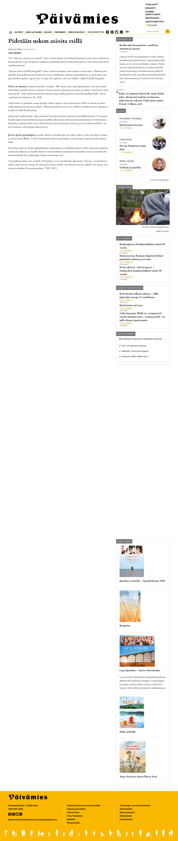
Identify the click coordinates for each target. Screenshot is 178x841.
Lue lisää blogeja (160, 180)
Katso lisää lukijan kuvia (155, 227)
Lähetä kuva (162, 231)
